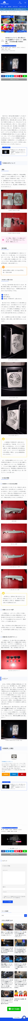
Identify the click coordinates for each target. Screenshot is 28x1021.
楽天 (22, 774)
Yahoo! (14, 774)
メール (4, 891)
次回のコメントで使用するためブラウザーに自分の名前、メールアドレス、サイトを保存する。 (14, 897)
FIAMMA (6, 47)
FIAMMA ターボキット (7, 761)
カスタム (18, 47)
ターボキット (23, 47)
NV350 (10, 47)
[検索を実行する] (25, 915)
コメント (5, 870)
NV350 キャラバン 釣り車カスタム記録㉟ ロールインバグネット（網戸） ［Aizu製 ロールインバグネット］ (17, 151)
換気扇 (3, 49)
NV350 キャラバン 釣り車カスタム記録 (9, 45)
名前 (4, 886)
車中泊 (6, 49)
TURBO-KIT (14, 47)
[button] (3, 76)
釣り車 (9, 49)
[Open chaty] (24, 1017)
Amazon (6, 774)
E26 (3, 47)
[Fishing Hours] (5, 2)
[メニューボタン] (25, 2)
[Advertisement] (14, 97)
